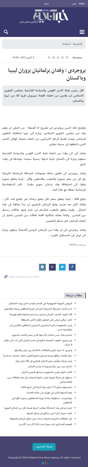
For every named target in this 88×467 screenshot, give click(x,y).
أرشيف (46, 3)
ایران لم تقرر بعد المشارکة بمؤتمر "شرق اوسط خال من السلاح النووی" (38, 408)
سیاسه (66, 44)
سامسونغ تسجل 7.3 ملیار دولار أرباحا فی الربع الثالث (46, 387)
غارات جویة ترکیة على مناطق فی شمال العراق (49, 413)
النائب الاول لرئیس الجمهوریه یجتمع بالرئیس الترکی (46, 372)
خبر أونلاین (44, 17)
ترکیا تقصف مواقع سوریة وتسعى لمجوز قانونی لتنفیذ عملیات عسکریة (37, 356)
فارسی (74, 3)
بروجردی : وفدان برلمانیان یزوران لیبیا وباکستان (47, 74)
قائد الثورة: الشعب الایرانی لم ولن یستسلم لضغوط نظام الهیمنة (40, 315)
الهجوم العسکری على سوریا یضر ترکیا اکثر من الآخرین (45, 424)
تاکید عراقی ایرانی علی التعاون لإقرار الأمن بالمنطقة (46, 320)
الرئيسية (77, 44)
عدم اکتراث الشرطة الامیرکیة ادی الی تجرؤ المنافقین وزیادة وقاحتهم (38, 309)
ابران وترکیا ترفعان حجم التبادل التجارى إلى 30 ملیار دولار (43, 361)
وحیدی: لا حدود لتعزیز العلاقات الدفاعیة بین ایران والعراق (43, 350)
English (82, 3)
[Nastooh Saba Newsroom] (44, 463)
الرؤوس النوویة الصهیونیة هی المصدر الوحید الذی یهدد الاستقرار (40, 303)
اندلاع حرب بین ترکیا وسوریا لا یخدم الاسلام (50, 367)
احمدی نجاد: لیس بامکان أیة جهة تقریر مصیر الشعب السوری (42, 335)
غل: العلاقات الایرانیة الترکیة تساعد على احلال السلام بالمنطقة (41, 419)
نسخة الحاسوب (44, 446)
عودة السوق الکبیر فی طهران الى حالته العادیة (49, 393)
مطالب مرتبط (74, 295)
